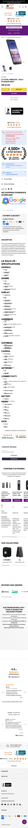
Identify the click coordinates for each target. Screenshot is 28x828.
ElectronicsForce (7, 824)
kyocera (7, 560)
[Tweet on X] (5, 189)
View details (6, 500)
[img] (14, 672)
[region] (14, 724)
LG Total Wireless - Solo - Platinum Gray (14, 37)
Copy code (17, 33)
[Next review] (25, 692)
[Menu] (2, 6)
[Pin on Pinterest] (11, 189)
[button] (25, 6)
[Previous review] (2, 692)
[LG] (19, 552)
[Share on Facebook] (8, 189)
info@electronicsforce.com (7, 800)
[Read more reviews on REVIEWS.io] (20, 735)
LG (5, 37)
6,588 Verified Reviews (14, 674)
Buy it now (14, 93)
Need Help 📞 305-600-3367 (14, 27)
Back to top (14, 765)
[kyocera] (7, 552)
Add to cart (19, 89)
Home (2, 37)
